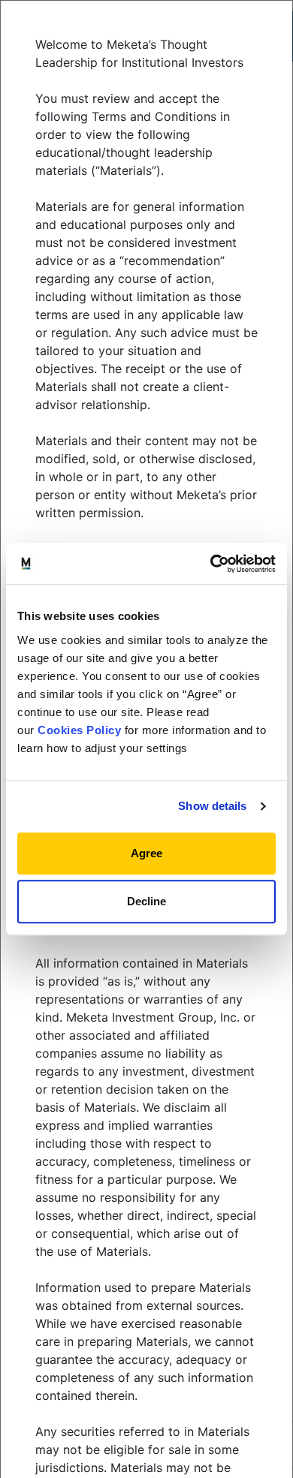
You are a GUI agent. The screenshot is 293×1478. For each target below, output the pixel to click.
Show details (212, 805)
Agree (146, 853)
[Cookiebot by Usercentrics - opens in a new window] (211, 563)
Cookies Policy (79, 730)
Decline (146, 901)
